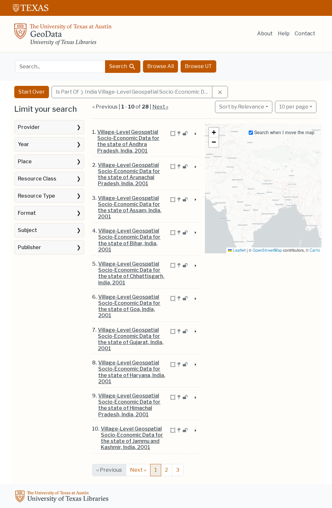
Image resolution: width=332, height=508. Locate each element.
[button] (214, 132)
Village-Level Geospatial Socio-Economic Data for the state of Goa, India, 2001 (129, 306)
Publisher (29, 247)
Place (25, 161)
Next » (160, 107)
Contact (305, 33)
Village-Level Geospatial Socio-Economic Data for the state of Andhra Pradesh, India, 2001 (128, 141)
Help (284, 33)
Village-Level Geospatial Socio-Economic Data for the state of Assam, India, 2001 (129, 207)
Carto (315, 250)
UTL (63, 497)
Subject (27, 230)
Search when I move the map (283, 132)
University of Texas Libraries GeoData (63, 36)
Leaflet (239, 250)
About (265, 33)
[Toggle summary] (195, 134)
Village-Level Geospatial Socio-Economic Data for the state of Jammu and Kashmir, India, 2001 (132, 438)
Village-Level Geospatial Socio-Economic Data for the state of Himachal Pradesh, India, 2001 (129, 405)
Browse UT (198, 66)
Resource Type (36, 196)
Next (138, 470)
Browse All (160, 66)
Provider (29, 127)
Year (23, 144)
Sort (241, 107)
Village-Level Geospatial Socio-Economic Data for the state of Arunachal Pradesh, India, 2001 (129, 174)
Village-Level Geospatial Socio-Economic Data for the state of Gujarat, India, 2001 (130, 339)
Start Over (31, 92)
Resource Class (37, 179)
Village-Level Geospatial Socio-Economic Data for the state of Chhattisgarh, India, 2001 (131, 273)
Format (27, 213)
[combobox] (60, 67)
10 (293, 106)
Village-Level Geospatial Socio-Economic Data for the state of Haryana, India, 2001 (131, 372)
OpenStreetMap (267, 250)
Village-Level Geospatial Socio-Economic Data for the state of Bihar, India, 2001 (129, 240)
